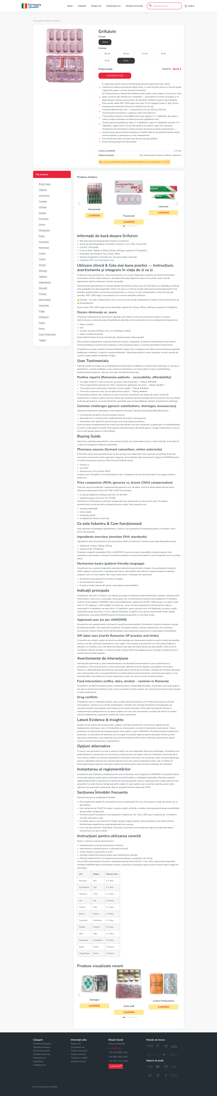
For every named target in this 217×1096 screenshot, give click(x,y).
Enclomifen (44, 241)
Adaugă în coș (115, 75)
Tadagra (42, 340)
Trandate (43, 201)
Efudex (42, 236)
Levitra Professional (129, 1001)
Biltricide (43, 270)
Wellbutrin (44, 317)
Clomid (42, 259)
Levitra (42, 224)
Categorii (82, 6)
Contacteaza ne (113, 6)
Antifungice (48, 21)
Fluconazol (43, 218)
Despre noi (96, 6)
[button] (94, 222)
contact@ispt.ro (115, 1048)
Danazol (42, 213)
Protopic (42, 294)
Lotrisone (129, 206)
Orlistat (42, 265)
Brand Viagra (44, 184)
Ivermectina (44, 195)
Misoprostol (44, 230)
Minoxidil (43, 288)
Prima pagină (38, 21)
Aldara (42, 322)
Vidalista (43, 189)
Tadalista (43, 276)
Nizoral (163, 210)
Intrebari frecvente (134, 6)
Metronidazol (45, 299)
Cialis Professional (47, 334)
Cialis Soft (94, 1006)
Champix (43, 207)
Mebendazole (45, 282)
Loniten (42, 253)
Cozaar (163, 1011)
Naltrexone (44, 247)
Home (70, 6)
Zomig (41, 328)
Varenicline (44, 305)
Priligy (42, 311)
